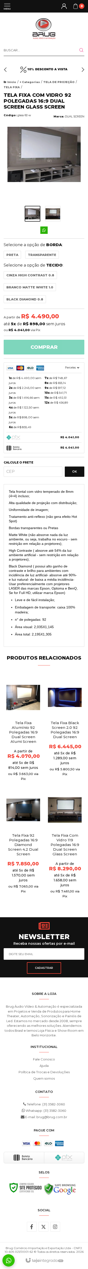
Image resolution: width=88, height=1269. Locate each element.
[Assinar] (44, 968)
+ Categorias (30, 82)
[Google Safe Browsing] (60, 1190)
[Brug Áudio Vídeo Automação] (44, 28)
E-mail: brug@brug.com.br (45, 1117)
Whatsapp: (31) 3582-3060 (45, 1111)
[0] (75, 6)
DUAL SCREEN (74, 116)
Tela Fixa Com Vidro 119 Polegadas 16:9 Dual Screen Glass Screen (65, 844)
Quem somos (44, 1078)
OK (74, 471)
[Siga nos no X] (43, 1227)
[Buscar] (78, 50)
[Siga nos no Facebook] (32, 1227)
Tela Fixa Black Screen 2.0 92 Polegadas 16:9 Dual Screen (65, 729)
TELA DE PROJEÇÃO (59, 82)
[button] (6, 69)
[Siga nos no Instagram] (55, 1227)
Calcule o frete (18, 462)
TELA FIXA (12, 87)
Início (11, 82)
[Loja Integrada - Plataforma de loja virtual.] (44, 1260)
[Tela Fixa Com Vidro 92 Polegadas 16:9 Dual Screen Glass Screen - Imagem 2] (53, 214)
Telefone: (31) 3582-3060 (45, 1104)
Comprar (44, 347)
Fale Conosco (44, 1059)
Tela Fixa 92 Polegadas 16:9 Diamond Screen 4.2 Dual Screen (23, 844)
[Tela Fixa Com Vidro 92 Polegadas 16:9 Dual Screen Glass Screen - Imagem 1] (32, 214)
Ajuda (44, 1066)
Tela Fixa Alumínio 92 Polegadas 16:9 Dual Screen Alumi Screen (23, 732)
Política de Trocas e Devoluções (44, 1072)
